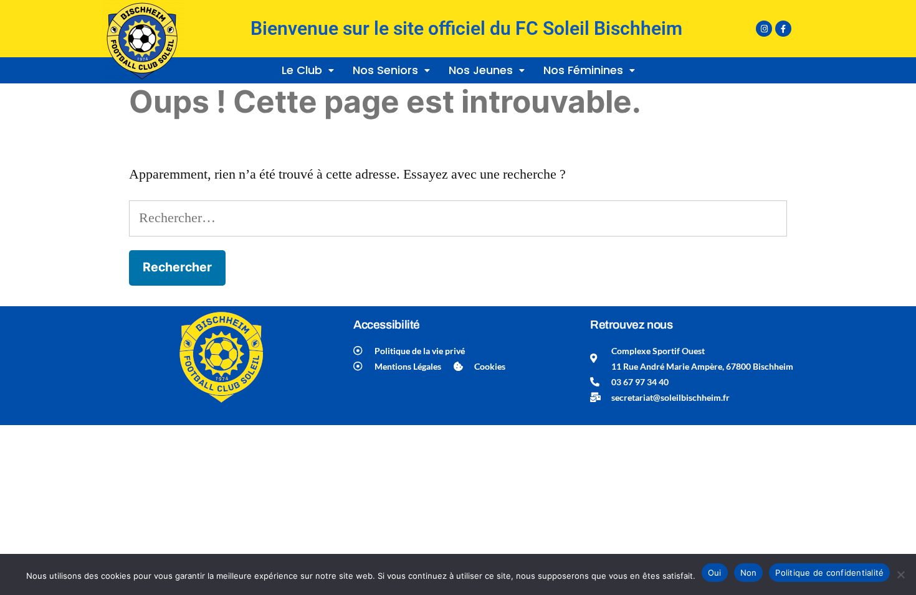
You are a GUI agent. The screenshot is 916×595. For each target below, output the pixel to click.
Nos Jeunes (481, 70)
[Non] (900, 574)
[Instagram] (764, 29)
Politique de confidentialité (829, 573)
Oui (715, 573)
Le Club (302, 70)
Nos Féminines (583, 70)
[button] (307, 70)
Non (748, 573)
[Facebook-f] (783, 29)
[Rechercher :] (458, 218)
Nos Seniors (385, 70)
